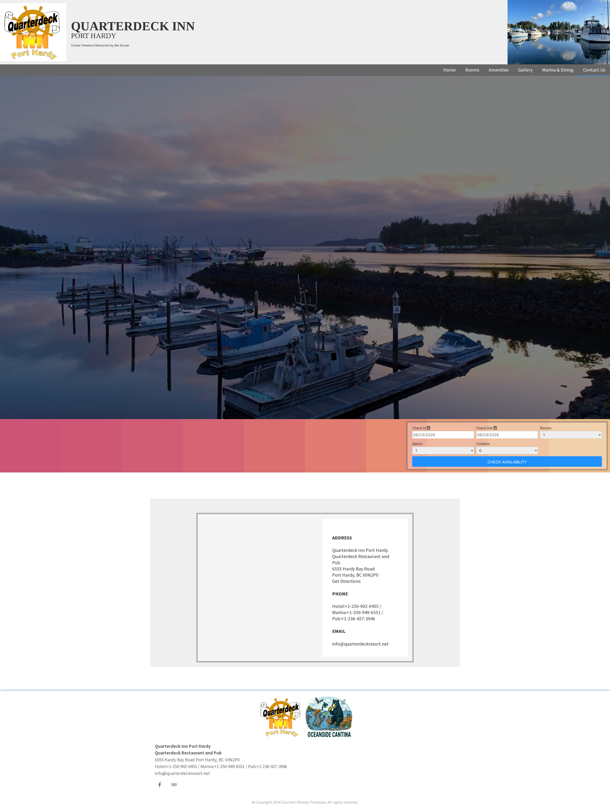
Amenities (498, 70)
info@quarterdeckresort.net (360, 644)
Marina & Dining (558, 70)
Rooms (472, 70)
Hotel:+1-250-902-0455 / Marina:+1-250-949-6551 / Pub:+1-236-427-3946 (357, 612)
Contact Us (594, 70)
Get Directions (346, 581)
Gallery (525, 70)
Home (449, 70)
